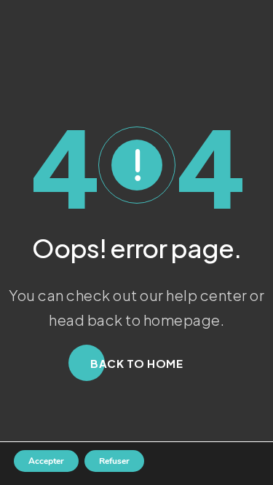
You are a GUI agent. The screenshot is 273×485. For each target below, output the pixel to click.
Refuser (114, 461)
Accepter (46, 461)
